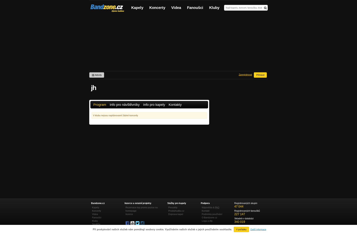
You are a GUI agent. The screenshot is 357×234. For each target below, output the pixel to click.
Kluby (214, 8)
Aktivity (98, 75)
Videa (176, 8)
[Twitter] (138, 223)
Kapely (137, 8)
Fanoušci (195, 8)
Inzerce (129, 214)
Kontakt (205, 211)
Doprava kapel (175, 214)
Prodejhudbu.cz (176, 211)
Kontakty (175, 104)
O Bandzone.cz (209, 217)
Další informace (258, 229)
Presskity (172, 207)
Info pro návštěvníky (125, 104)
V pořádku (241, 229)
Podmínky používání (212, 214)
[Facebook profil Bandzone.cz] (128, 223)
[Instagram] (143, 223)
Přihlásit (260, 75)
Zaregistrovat (245, 74)
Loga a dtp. (207, 221)
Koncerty (157, 8)
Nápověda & (210, 207)
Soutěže (96, 224)
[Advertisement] (178, 43)
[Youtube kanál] (133, 223)
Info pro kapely (154, 104)
